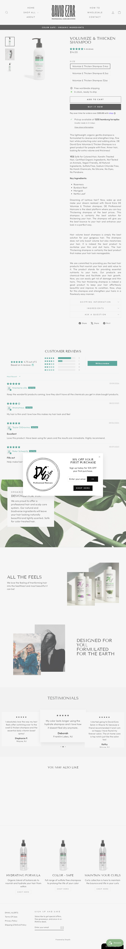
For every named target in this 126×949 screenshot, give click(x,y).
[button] (49, 926)
